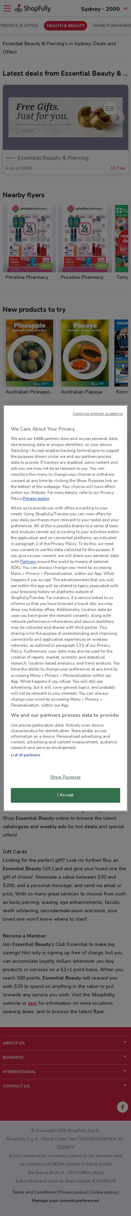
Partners (28, 562)
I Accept (65, 795)
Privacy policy (36, 498)
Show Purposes (65, 777)
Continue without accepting (98, 413)
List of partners (25, 755)
